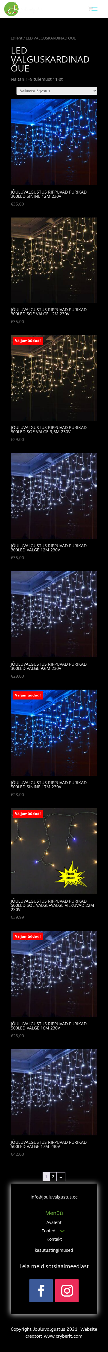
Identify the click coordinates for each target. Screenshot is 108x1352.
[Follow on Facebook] (41, 1290)
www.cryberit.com (63, 1336)
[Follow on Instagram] (67, 1290)
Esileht (16, 38)
